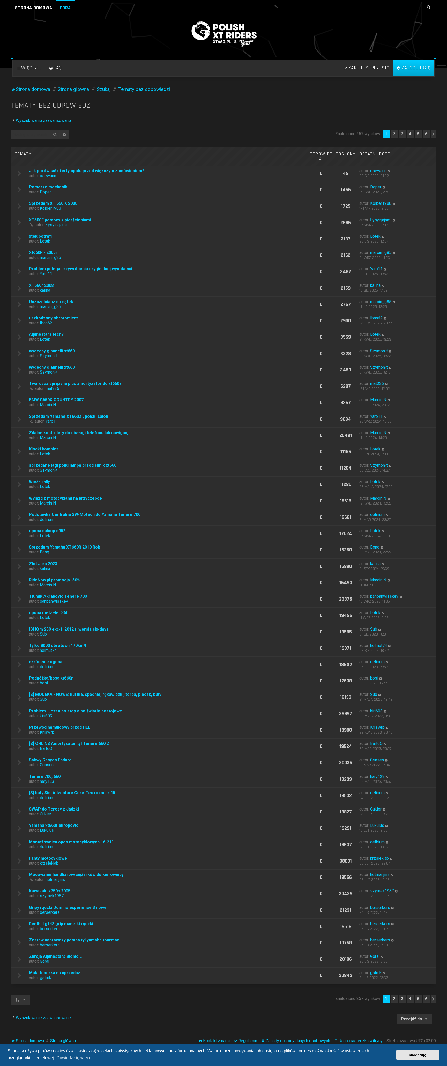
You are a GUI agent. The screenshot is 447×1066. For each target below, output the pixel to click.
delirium (47, 519)
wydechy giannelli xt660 (52, 350)
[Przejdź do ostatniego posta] (389, 170)
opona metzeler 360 (48, 612)
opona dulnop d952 (47, 530)
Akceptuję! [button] (418, 1055)
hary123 (47, 781)
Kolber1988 (50, 208)
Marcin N (48, 404)
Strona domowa (33, 8)
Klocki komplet (43, 449)
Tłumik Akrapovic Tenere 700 (58, 596)
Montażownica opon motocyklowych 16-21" (71, 841)
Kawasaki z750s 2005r (50, 890)
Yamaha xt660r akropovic (53, 825)
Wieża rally (39, 481)
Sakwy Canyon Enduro (50, 759)
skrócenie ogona (45, 661)
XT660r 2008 (41, 285)
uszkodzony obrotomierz (53, 318)
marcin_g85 (50, 257)
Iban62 (46, 322)
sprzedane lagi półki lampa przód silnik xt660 (72, 465)
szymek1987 (52, 895)
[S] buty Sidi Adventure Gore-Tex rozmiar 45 (72, 792)
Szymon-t (48, 355)
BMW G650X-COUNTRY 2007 (56, 399)
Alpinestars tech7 (46, 334)
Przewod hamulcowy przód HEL (59, 727)
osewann (48, 175)
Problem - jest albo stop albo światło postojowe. (76, 711)
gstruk (45, 977)
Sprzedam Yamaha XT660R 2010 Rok (64, 547)
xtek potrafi (40, 236)
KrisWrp (47, 732)
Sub (43, 634)
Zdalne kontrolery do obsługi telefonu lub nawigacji (79, 432)
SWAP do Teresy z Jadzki (54, 809)
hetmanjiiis (55, 879)
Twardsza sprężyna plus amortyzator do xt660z (75, 383)
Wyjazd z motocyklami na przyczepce (65, 498)
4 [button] (410, 134)
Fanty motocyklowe (48, 858)
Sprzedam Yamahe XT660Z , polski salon (68, 416)
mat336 (52, 388)
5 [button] (418, 134)
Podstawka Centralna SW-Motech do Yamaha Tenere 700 (84, 514)
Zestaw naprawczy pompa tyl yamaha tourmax (74, 940)
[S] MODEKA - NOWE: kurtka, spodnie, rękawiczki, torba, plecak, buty (95, 694)
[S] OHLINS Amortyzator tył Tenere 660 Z (69, 743)
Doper (45, 191)
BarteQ (46, 748)
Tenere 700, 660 (45, 776)
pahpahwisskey (54, 601)
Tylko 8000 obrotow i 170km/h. (58, 645)
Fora (65, 8)
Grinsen (47, 764)
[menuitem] (55, 68)
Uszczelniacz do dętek (51, 301)
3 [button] (402, 134)
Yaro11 (46, 273)
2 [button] (394, 134)
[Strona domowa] (223, 34)
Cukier (45, 814)
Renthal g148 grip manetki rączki (61, 923)
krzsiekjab (49, 863)
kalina (45, 290)
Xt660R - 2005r (43, 252)
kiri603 (46, 715)
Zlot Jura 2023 (43, 563)
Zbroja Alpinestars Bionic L (55, 956)
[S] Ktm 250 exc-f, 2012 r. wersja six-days (69, 629)
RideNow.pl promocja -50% (54, 580)
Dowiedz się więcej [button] (74, 1058)
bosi (44, 683)
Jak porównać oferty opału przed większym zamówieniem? (87, 170)
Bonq (44, 552)
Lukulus (47, 830)
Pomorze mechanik (48, 187)
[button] (433, 134)
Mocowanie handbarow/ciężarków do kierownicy (76, 874)
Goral (44, 961)
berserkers (50, 912)
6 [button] (426, 134)
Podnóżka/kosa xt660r (51, 678)
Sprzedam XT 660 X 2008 (53, 203)
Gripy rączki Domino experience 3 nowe (68, 907)
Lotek (45, 241)
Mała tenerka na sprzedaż (54, 972)
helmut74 (48, 650)
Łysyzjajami (56, 224)
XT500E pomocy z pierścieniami (60, 219)
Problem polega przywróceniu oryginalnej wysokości (80, 268)
